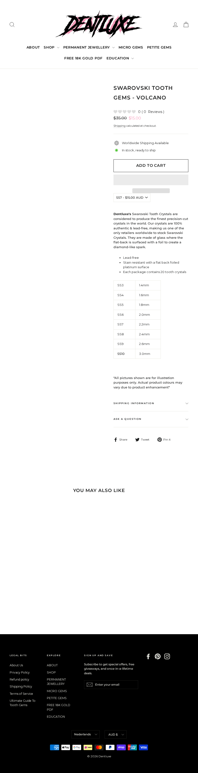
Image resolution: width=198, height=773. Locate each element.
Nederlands (82, 734)
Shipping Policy (21, 686)
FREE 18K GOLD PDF (83, 58)
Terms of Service (21, 694)
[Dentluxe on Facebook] (148, 656)
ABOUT (33, 47)
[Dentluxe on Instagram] (167, 656)
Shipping (119, 125)
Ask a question (127, 419)
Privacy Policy (20, 672)
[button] (150, 180)
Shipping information (133, 403)
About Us (16, 665)
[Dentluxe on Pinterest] (158, 656)
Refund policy (19, 679)
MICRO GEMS (131, 47)
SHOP (50, 47)
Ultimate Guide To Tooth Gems (22, 703)
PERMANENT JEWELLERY (87, 47)
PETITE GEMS (159, 47)
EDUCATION (118, 58)
